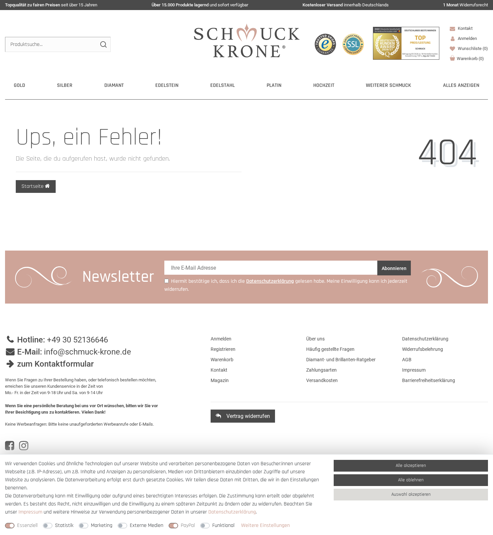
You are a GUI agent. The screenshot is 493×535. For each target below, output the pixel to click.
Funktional (223, 525)
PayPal (188, 525)
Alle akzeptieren (411, 466)
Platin (274, 85)
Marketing (101, 525)
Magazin (220, 380)
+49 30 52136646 (77, 339)
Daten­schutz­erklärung (232, 512)
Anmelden (221, 338)
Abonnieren (394, 268)
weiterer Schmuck (388, 85)
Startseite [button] (33, 186)
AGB (407, 359)
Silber (64, 85)
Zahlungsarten (321, 370)
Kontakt (465, 28)
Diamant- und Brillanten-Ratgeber (341, 359)
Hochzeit (323, 85)
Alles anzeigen (461, 85)
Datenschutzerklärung (425, 338)
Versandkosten (322, 380)
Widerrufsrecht (465, 4)
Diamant (114, 85)
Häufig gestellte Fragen (330, 349)
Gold (19, 85)
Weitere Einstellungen (265, 525)
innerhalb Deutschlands (346, 4)
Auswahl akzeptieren (411, 494)
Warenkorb (470, 58)
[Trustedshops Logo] (325, 44)
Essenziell (27, 525)
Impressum (414, 370)
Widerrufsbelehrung (422, 349)
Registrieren (223, 349)
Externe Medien (146, 525)
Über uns (315, 338)
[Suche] (103, 44)
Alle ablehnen (411, 480)
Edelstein (166, 85)
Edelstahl (222, 85)
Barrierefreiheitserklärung (428, 380)
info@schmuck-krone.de (87, 352)
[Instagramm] (23, 446)
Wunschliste (472, 48)
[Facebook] (9, 446)
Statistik (64, 525)
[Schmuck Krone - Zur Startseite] (246, 40)
